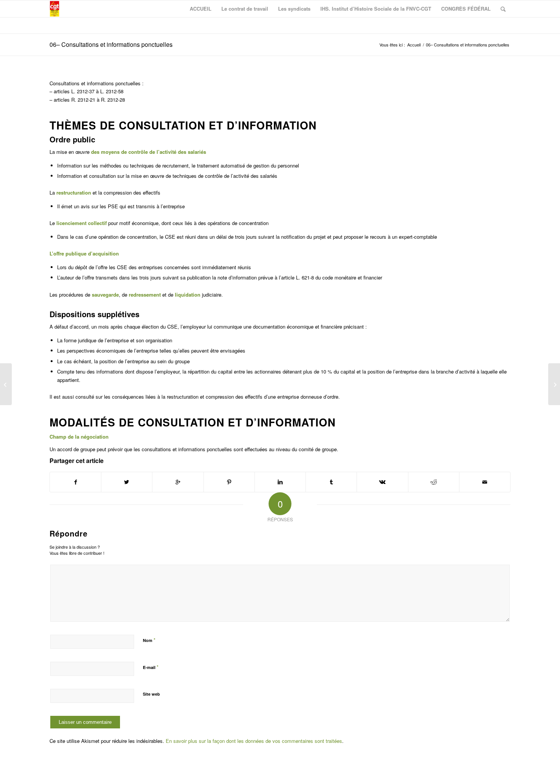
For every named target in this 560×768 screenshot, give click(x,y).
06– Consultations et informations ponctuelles (111, 44)
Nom (149, 639)
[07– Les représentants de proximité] (554, 384)
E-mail (150, 667)
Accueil (414, 45)
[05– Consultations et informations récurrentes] (6, 384)
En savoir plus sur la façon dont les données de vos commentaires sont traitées (254, 740)
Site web (151, 694)
